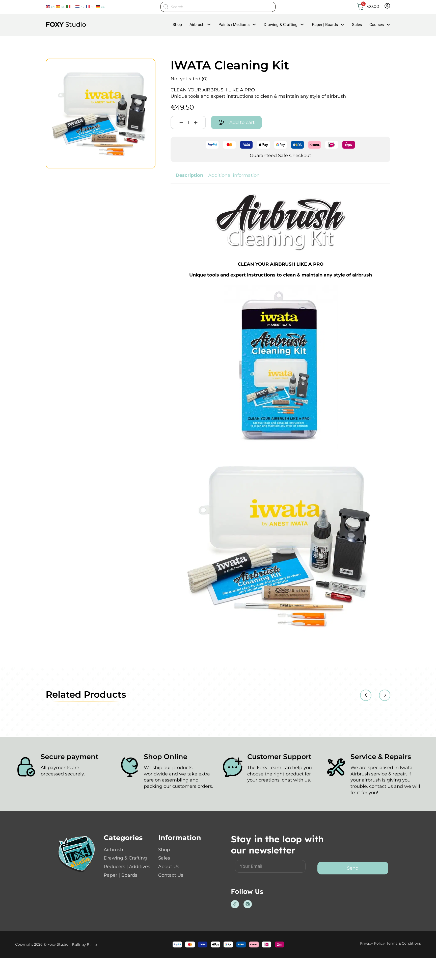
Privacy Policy (372, 943)
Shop (177, 24)
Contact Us (170, 875)
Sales (357, 24)
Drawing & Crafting (280, 24)
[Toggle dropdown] (209, 24)
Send (353, 868)
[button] (149, 65)
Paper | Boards (325, 24)
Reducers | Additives (127, 866)
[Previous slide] (365, 695)
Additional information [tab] (234, 175)
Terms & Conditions (404, 943)
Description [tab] (189, 175)
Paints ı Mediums (234, 24)
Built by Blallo (84, 945)
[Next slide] (384, 695)
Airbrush (196, 24)
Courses (376, 24)
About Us (168, 866)
